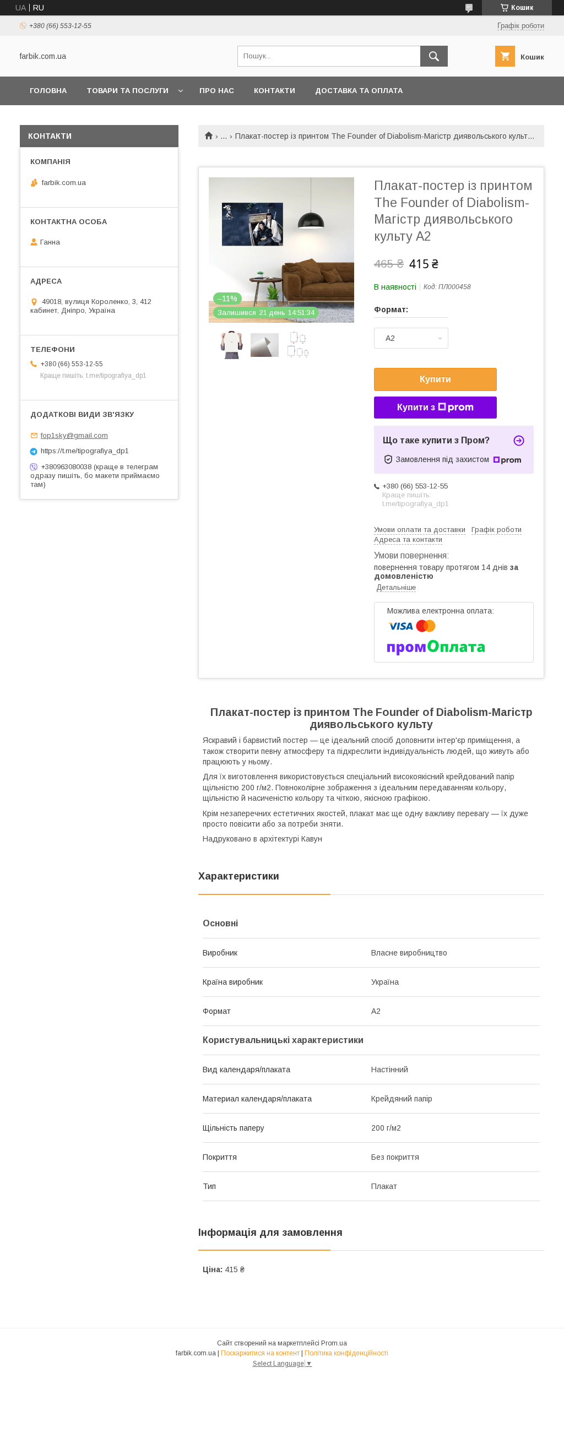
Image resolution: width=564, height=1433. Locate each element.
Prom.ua (334, 1343)
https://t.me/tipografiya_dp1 (85, 451)
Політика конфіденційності (346, 1353)
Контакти (274, 90)
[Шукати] (434, 56)
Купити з (416, 407)
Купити (435, 379)
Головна (48, 90)
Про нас (216, 90)
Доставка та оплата (359, 90)
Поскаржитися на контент (260, 1353)
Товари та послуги (127, 90)
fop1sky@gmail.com (74, 435)
